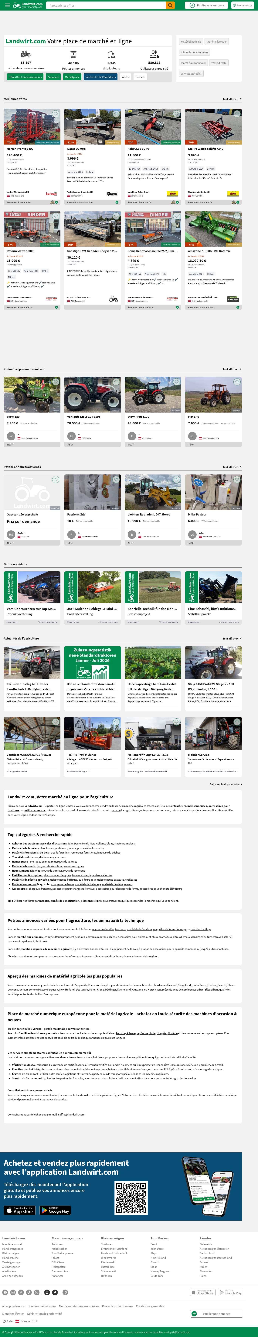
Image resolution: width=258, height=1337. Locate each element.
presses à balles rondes (90, 848)
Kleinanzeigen (10, 1253)
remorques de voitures (64, 861)
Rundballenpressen (63, 1253)
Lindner (211, 985)
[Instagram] (13, 1292)
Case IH (221, 985)
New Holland (97, 843)
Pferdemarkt (108, 1262)
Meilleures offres (15, 99)
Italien (203, 1266)
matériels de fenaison (139, 929)
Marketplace (72, 77)
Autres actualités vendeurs (226, 784)
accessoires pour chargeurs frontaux (73, 888)
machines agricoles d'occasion (141, 806)
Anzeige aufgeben (12, 1276)
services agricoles (191, 73)
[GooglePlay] (55, 1210)
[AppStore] (20, 1210)
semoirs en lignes (74, 866)
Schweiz (204, 1262)
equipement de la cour (125, 949)
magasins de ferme (164, 929)
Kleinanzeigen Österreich (214, 1248)
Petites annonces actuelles (22, 466)
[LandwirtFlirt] (65, 1292)
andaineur (61, 848)
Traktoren (57, 1244)
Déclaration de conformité (44, 1313)
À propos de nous (13, 1306)
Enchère (140, 77)
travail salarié (223, 937)
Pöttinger (110, 989)
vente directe (218, 63)
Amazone (137, 989)
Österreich (206, 1244)
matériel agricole (191, 41)
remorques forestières (83, 852)
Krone (100, 989)
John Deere (74, 843)
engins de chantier (103, 929)
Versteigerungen (11, 1262)
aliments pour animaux (194, 52)
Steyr (181, 985)
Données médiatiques (42, 1306)
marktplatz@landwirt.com (177, 1332)
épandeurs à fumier (101, 875)
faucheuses (47, 848)
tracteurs (120, 929)
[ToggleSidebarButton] (7, 5)
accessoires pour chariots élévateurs (161, 888)
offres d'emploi (182, 937)
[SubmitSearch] (170, 5)
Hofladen (106, 1276)
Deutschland (207, 1253)
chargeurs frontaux (40, 888)
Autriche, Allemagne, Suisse (132, 1033)
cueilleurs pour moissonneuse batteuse (101, 879)
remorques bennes (39, 861)
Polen (203, 1276)
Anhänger (57, 1276)
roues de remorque (74, 870)
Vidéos (125, 77)
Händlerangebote (12, 1248)
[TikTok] (29, 1292)
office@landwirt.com (71, 1114)
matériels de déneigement (117, 884)
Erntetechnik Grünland (114, 1248)
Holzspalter (58, 1266)
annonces (53, 77)
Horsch (152, 989)
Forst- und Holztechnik (114, 1253)
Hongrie (161, 1033)
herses (34, 857)
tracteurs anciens (124, 843)
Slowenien (206, 1271)
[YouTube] (5, 1292)
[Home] (28, 5)
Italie (152, 1033)
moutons (102, 937)
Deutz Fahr (82, 989)
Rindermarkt (108, 1257)
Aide (9, 1321)
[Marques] (55, 1292)
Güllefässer (58, 1262)
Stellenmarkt (108, 1271)
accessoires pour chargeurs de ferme (117, 888)
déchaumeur (46, 857)
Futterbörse (107, 1266)
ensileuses (131, 879)
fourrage (181, 929)
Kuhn (92, 989)
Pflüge (55, 1257)
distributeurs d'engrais (57, 875)
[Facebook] (21, 1292)
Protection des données (117, 1306)
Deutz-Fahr (157, 1276)
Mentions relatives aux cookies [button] (79, 1306)
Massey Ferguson (48, 989)
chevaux (91, 937)
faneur (72, 848)
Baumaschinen (60, 1271)
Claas (110, 843)
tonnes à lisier (80, 875)
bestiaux (80, 937)
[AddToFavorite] (55, 113)
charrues (60, 857)
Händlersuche (10, 1257)
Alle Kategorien (11, 1266)
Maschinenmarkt (12, 1244)
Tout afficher (230, 99)
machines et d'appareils (73, 985)
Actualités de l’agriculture (21, 638)
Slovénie (173, 1033)
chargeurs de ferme (62, 884)
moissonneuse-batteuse (63, 879)
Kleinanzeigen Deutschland (216, 1257)
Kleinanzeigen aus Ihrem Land (25, 369)
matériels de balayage (88, 884)
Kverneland (124, 989)
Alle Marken (9, 1271)
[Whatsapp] (36, 1292)
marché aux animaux (193, 63)
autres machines (218, 949)
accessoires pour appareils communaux (176, 949)
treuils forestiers (60, 852)
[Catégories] (47, 1292)
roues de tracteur (52, 870)
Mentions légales (13, 1313)
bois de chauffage (201, 929)
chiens (113, 937)
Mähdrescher (59, 1248)
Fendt (85, 843)
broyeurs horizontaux (49, 866)
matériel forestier (217, 41)
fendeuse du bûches (108, 852)
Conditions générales (150, 1306)
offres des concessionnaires (25, 77)
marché (116, 810)
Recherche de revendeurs (101, 77)
